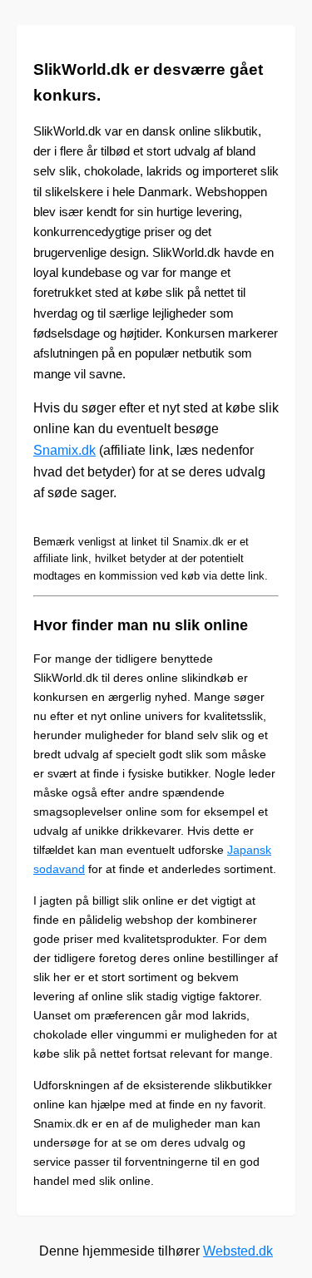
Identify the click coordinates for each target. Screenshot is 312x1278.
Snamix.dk (64, 450)
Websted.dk (238, 1251)
